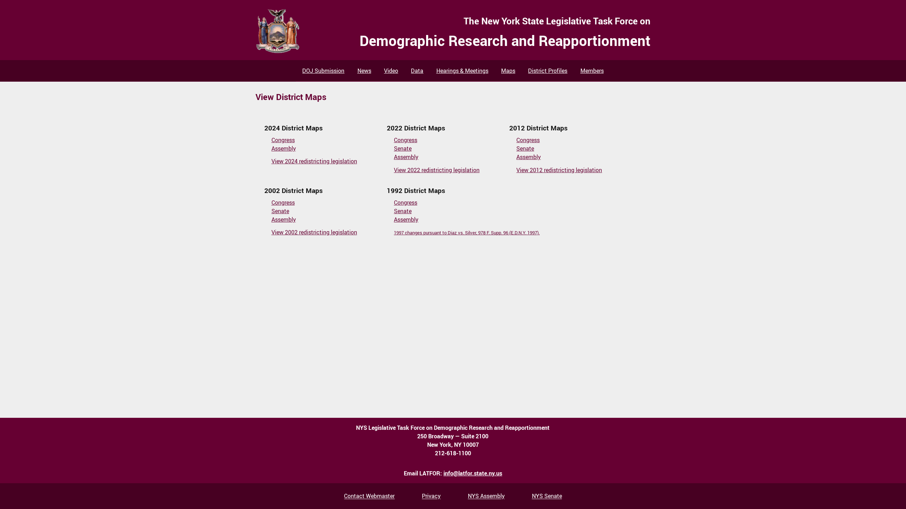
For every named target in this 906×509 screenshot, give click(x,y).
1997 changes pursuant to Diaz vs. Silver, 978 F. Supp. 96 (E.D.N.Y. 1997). (467, 232)
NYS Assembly (486, 496)
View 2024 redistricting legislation (314, 161)
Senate (403, 148)
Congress (283, 140)
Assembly (283, 148)
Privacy (431, 496)
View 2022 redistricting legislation (437, 170)
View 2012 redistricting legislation (559, 170)
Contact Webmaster (369, 496)
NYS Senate (547, 496)
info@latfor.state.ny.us (472, 473)
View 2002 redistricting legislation (314, 232)
